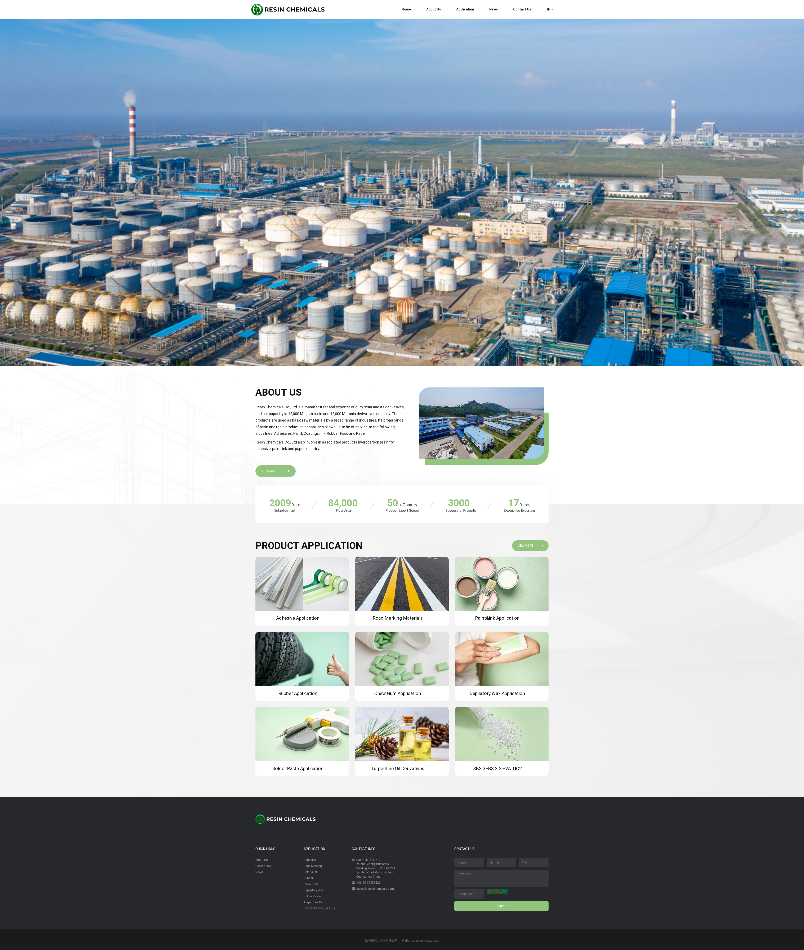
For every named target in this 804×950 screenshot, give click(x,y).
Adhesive (310, 860)
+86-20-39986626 (368, 882)
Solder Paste (312, 896)
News (493, 9)
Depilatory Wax (313, 890)
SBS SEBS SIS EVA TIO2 (319, 908)
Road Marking (313, 866)
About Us (433, 9)
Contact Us (522, 9)
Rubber (308, 878)
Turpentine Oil (313, 902)
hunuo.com (431, 940)
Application (465, 9)
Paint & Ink (311, 872)
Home (406, 9)
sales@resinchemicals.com (375, 888)
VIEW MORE (270, 471)
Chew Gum (311, 884)
